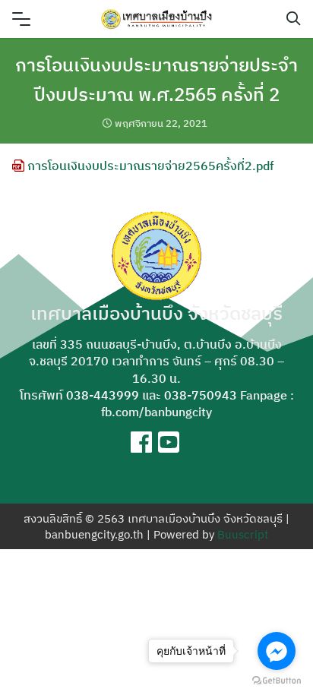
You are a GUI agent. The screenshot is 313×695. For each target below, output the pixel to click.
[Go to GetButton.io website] (276, 679)
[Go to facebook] (277, 651)
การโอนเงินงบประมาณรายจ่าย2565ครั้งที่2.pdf (148, 165)
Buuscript (242, 534)
